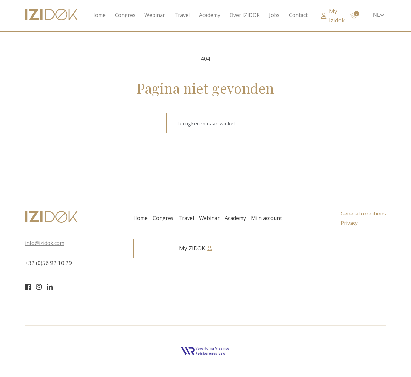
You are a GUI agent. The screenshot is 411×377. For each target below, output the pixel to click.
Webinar (154, 15)
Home (98, 15)
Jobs (274, 15)
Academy (209, 15)
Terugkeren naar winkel (205, 123)
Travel (182, 15)
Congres (125, 15)
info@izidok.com (44, 243)
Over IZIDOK (245, 15)
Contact (298, 15)
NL (376, 15)
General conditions (363, 213)
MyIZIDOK (192, 248)
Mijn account (266, 218)
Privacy (349, 222)
